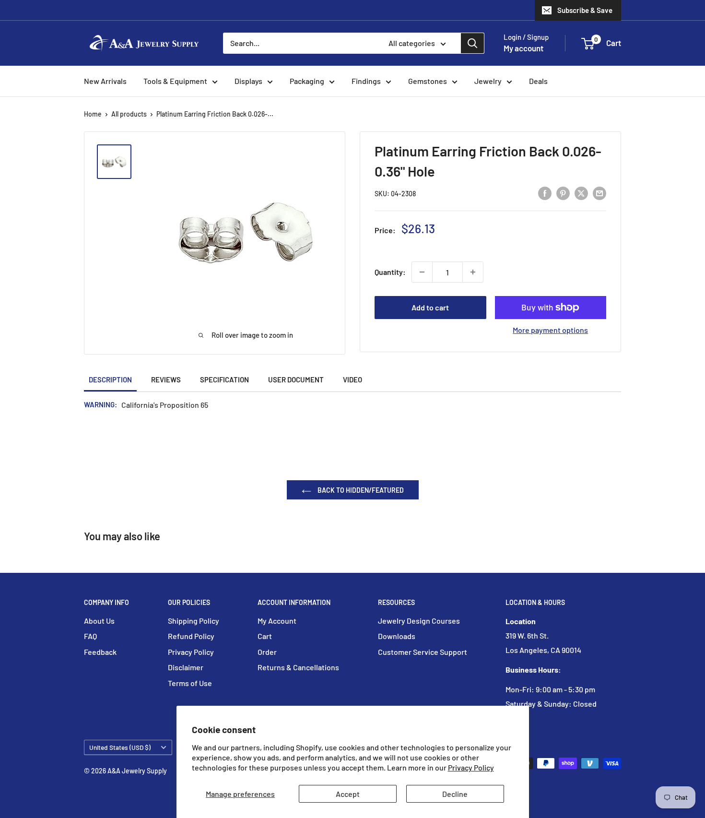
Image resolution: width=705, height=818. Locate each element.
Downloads (396, 635)
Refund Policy (191, 635)
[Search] (472, 43)
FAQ (90, 635)
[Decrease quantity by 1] (422, 272)
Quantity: (390, 271)
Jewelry (488, 80)
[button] (587, 43)
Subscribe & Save (584, 10)
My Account (277, 620)
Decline (455, 793)
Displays (248, 80)
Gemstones (427, 80)
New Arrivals (105, 80)
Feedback (100, 651)
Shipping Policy (193, 620)
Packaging (307, 80)
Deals (538, 80)
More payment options (550, 329)
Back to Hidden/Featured (360, 490)
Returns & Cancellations (298, 667)
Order (267, 651)
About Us (99, 620)
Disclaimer (185, 667)
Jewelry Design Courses (419, 620)
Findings (366, 80)
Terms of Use (190, 683)
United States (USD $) (120, 747)
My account (523, 48)
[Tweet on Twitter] (581, 192)
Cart (265, 635)
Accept (348, 793)
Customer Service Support (422, 651)
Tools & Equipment (175, 80)
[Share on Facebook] (545, 192)
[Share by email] (599, 192)
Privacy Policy (471, 767)
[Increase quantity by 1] (473, 272)
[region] (118, 162)
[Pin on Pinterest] (563, 192)
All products (129, 114)
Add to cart (430, 307)
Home (93, 114)
